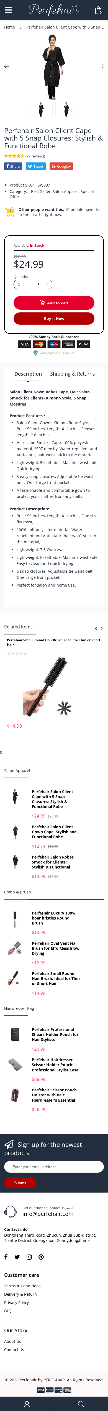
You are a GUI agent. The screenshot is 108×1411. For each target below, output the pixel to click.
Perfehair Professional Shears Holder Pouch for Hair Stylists (55, 1034)
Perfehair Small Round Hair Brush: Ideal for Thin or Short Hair (53, 642)
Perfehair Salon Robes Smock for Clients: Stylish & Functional (53, 862)
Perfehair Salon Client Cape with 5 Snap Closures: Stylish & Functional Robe (52, 799)
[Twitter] (17, 1256)
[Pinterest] (41, 1256)
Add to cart (57, 303)
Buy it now (54, 318)
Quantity (21, 276)
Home (9, 27)
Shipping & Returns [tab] (72, 373)
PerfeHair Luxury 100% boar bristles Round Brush (54, 918)
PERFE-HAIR (54, 1379)
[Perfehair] (54, 9)
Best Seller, (41, 191)
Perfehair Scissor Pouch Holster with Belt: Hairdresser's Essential (54, 1094)
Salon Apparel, (66, 191)
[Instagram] (29, 1256)
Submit (20, 1183)
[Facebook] (6, 1256)
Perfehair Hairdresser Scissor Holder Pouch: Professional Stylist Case (55, 1064)
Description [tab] (28, 373)
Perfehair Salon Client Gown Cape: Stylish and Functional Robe (54, 831)
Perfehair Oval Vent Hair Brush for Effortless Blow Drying (55, 948)
